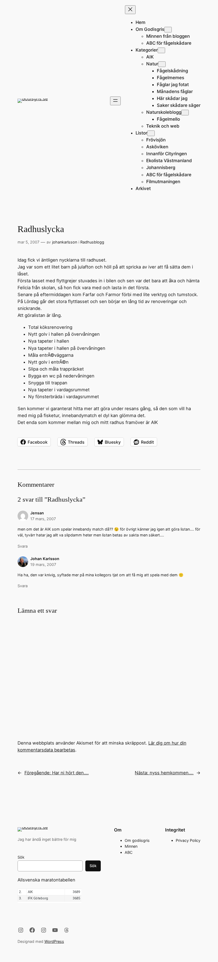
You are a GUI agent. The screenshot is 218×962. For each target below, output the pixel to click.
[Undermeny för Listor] (151, 133)
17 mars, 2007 (43, 518)
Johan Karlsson (44, 558)
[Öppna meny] (115, 100)
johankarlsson (64, 242)
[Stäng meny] (130, 9)
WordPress (54, 941)
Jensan (37, 513)
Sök (21, 857)
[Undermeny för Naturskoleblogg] (185, 112)
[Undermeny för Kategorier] (161, 50)
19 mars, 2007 (43, 564)
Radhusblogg (92, 242)
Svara (23, 546)
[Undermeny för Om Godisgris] (168, 29)
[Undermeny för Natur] (162, 64)
